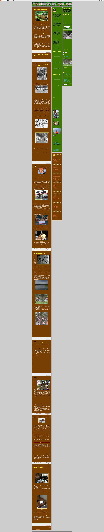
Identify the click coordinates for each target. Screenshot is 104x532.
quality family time (55, 207)
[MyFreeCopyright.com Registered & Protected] (57, 150)
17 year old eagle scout (56, 175)
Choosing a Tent (37, 378)
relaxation (54, 208)
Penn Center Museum (40, 229)
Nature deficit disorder (56, 179)
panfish (34, 349)
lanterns (39, 408)
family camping (55, 171)
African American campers (56, 159)
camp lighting (55, 188)
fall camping (54, 170)
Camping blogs (55, 160)
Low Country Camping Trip (39, 253)
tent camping (55, 215)
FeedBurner (69, 28)
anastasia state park (56, 167)
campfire (54, 168)
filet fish (54, 197)
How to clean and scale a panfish (40, 342)
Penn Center (35, 256)
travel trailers (55, 216)
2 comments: (47, 248)
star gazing (54, 214)
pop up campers (55, 206)
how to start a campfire (56, 198)
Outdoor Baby (65, 79)
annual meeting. (35, 440)
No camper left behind (56, 180)
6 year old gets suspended (56, 176)
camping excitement (56, 189)
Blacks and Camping (56, 161)
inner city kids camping (56, 199)
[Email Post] (49, 248)
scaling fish (54, 209)
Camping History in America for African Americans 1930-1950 (42, 65)
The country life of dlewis (67, 81)
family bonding (55, 196)
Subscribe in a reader (55, 156)
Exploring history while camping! (40, 9)
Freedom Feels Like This (67, 74)
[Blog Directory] (65, 54)
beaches (54, 187)
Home (40, 527)
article (38, 84)
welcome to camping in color (57, 217)
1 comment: (47, 462)
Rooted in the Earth (66, 80)
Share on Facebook (66, 56)
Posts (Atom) (38, 529)
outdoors (54, 205)
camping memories (55, 169)
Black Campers (66, 73)
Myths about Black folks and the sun (41, 416)
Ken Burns (54, 178)
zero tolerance (55, 218)
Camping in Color (55, 12)
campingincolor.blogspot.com (56, 143)
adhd (54, 186)
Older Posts (49, 527)
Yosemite (54, 185)
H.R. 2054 (54, 177)
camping (54, 162)
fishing (54, 166)
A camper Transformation (39, 467)
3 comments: (47, 413)
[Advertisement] (67, 44)
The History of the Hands (39, 166)
